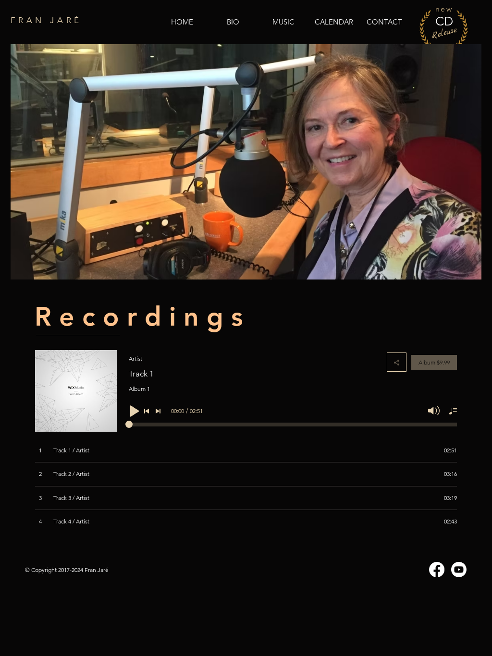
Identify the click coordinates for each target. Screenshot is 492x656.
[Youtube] (459, 569)
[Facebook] (436, 569)
